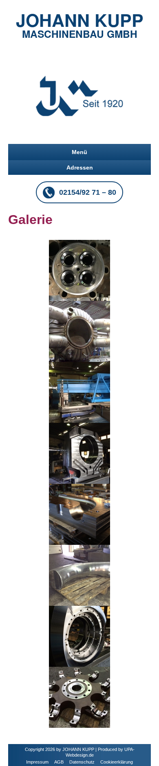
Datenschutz (82, 761)
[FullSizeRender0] (79, 270)
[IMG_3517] (79, 331)
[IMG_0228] (79, 453)
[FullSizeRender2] (79, 636)
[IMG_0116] (79, 575)
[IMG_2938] (79, 392)
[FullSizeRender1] (79, 697)
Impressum (37, 761)
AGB (59, 761)
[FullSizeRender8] (79, 514)
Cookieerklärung (116, 761)
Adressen (79, 167)
